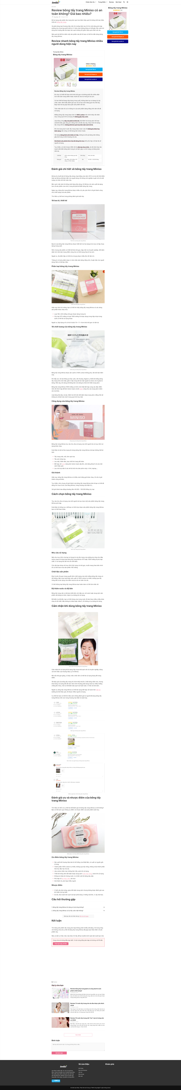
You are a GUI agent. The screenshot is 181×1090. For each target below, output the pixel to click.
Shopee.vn (91, 74)
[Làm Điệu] (56, 2)
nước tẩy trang (87, 873)
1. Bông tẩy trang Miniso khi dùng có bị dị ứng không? (68, 907)
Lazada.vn (91, 79)
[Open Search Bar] (124, 2)
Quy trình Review (82, 1070)
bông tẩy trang (61, 22)
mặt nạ (98, 690)
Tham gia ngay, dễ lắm (61, 943)
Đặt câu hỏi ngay (84, 916)
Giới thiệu (80, 1068)
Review (111, 2)
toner (81, 389)
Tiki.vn (91, 69)
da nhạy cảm (66, 878)
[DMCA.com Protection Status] (56, 1082)
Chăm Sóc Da (90, 2)
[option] (65, 70)
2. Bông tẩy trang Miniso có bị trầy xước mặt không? (67, 910)
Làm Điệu (54, 1070)
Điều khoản (81, 1074)
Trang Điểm (102, 2)
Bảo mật (80, 1076)
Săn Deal (118, 2)
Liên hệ (80, 1072)
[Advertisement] (78, 964)
